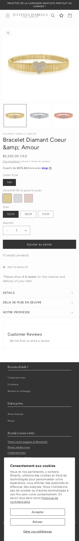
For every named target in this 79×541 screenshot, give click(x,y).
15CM (11, 214)
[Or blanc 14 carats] (18, 198)
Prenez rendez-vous (19, 447)
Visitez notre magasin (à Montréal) (27, 441)
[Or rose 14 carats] (28, 198)
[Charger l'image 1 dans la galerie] (15, 115)
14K (9, 182)
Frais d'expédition (11, 161)
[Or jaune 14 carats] (7, 198)
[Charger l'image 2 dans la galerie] (39, 115)
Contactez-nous (17, 377)
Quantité (8, 222)
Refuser (37, 522)
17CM (45, 214)
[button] (7, 15)
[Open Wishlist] (61, 15)
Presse (11, 420)
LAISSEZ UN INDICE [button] (17, 255)
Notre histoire (15, 414)
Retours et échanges (19, 391)
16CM (28, 214)
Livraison (13, 384)
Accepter (38, 512)
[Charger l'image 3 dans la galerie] (64, 115)
